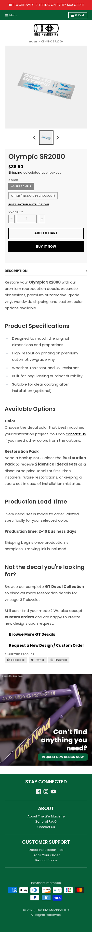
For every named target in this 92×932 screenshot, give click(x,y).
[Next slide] (57, 137)
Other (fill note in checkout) (33, 196)
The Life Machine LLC (52, 910)
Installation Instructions (28, 204)
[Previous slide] (34, 137)
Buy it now (46, 246)
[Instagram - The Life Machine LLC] (46, 791)
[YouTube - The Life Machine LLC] (53, 791)
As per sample (21, 186)
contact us (76, 434)
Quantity (15, 212)
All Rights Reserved (46, 914)
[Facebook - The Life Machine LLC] (38, 791)
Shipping (15, 172)
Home (33, 41)
